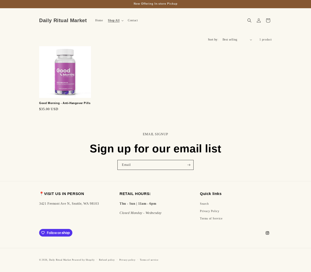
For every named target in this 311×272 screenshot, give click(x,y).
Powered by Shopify (83, 259)
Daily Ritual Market (60, 259)
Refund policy (107, 259)
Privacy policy (127, 259)
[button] (115, 20)
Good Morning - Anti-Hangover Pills (64, 103)
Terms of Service (211, 218)
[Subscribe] (188, 165)
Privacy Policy (209, 210)
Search (204, 203)
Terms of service (149, 259)
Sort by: (213, 39)
